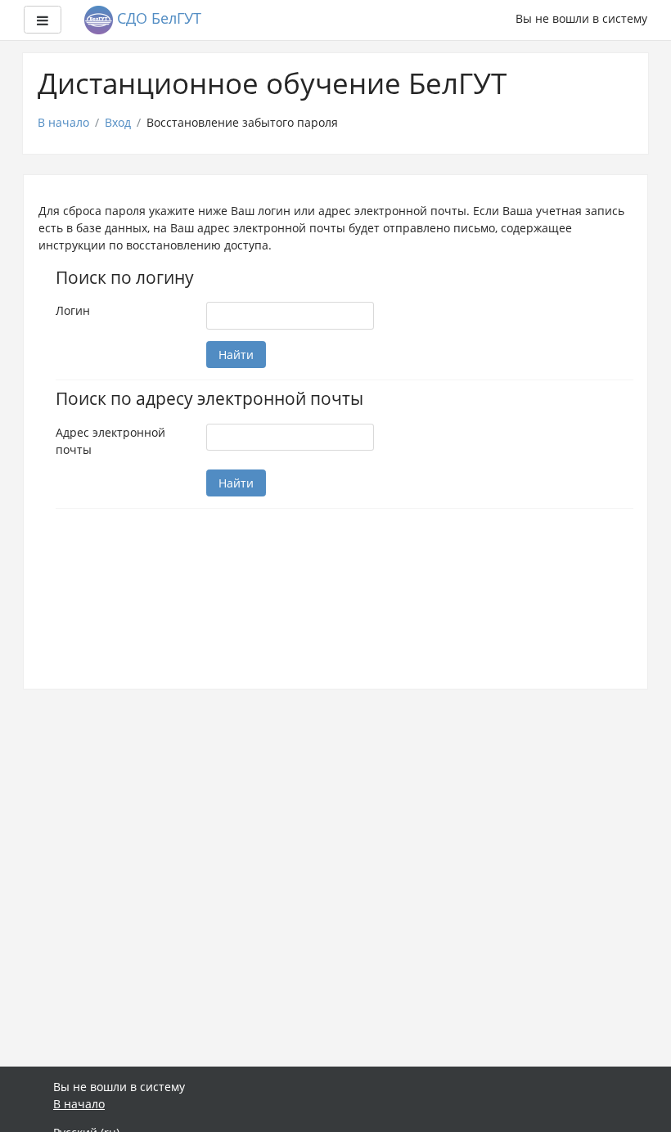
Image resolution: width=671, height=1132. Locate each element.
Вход (118, 122)
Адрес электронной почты (110, 440)
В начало (63, 122)
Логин (73, 310)
